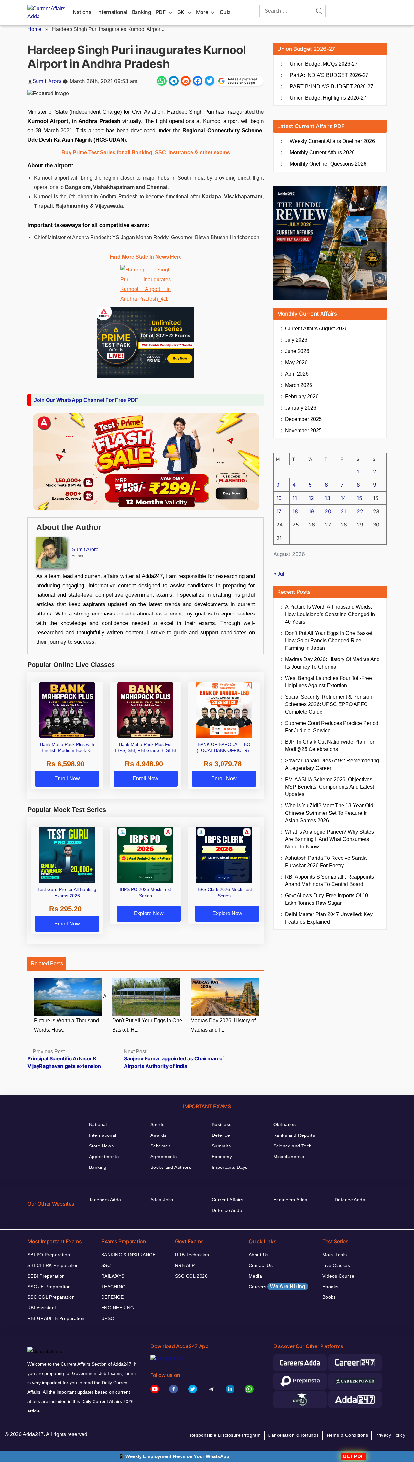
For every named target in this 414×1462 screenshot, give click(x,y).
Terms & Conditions (347, 1435)
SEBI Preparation (46, 1276)
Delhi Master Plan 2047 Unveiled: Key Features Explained (329, 918)
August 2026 (316, 328)
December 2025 (303, 419)
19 (311, 511)
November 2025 (303, 430)
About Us (258, 1254)
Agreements (163, 1156)
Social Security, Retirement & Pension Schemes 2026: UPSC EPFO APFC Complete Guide (328, 704)
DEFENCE (112, 1297)
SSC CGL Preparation (51, 1297)
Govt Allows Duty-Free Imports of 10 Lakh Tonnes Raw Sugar (326, 899)
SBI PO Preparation (48, 1254)
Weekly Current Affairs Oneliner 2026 (332, 141)
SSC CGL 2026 (191, 1276)
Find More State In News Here (146, 257)
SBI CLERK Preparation (53, 1265)
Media (255, 1276)
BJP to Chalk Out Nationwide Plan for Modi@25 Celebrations (329, 745)
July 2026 (296, 340)
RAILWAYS (112, 1276)
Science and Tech (292, 1145)
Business (221, 1124)
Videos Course (338, 1276)
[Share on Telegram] (174, 81)
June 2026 (297, 351)
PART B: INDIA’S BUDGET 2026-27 (331, 86)
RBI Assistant (41, 1307)
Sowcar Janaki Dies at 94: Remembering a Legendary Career (332, 764)
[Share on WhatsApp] (162, 81)
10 (279, 498)
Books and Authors (170, 1167)
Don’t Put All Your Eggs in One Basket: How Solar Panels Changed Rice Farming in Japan (329, 640)
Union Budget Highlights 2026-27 (328, 98)
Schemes (160, 1145)
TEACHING (113, 1286)
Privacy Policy (390, 1435)
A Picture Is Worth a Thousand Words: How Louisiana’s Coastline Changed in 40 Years (330, 614)
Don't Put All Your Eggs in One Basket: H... (147, 1025)
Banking (141, 12)
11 (294, 498)
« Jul (278, 574)
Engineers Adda (290, 1199)
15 (359, 498)
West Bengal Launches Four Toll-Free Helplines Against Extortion (328, 681)
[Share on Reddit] (186, 81)
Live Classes (336, 1265)
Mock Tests (334, 1254)
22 (360, 511)
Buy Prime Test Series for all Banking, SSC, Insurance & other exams (145, 152)
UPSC (107, 1318)
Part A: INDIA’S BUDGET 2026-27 (329, 75)
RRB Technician (192, 1254)
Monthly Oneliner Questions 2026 (328, 164)
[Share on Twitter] (209, 81)
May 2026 (296, 362)
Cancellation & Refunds (293, 1435)
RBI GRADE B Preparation (56, 1318)
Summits (221, 1145)
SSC (106, 1265)
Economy (222, 1156)
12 (311, 498)
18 (295, 511)
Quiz (225, 12)
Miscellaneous (288, 1156)
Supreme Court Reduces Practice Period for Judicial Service (331, 726)
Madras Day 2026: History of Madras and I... (223, 1025)
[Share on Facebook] (197, 81)
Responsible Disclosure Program (225, 1435)
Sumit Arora (47, 81)
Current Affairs (227, 1199)
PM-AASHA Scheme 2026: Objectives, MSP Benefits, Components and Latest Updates (329, 787)
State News (101, 1145)
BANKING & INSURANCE (128, 1254)
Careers (277, 1286)
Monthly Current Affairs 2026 (322, 152)
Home (34, 29)
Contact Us (261, 1265)
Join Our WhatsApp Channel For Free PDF (86, 400)
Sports (157, 1124)
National (83, 12)
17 (278, 511)
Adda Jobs (161, 1199)
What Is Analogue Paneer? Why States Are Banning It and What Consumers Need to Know (329, 839)
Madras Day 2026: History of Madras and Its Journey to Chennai (332, 663)
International (112, 12)
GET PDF (353, 1456)
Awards (158, 1135)
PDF (161, 12)
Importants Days (229, 1167)
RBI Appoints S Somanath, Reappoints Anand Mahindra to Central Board (329, 880)
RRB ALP (185, 1265)
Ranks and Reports (294, 1135)
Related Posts (47, 963)
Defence (221, 1135)
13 (327, 498)
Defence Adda (227, 1210)
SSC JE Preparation (49, 1286)
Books (329, 1297)
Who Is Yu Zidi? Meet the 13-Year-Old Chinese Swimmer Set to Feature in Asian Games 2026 (329, 813)
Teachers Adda (105, 1199)
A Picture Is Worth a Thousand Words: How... (70, 1013)
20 (328, 511)
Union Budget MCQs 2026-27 (324, 64)
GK (180, 12)
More (202, 12)
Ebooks (330, 1286)
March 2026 (298, 385)
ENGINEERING (117, 1307)
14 (343, 498)
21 (343, 511)
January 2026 (300, 408)
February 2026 (302, 396)
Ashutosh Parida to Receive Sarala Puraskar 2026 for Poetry (326, 861)
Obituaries (284, 1124)
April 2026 (297, 374)
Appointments (104, 1156)
